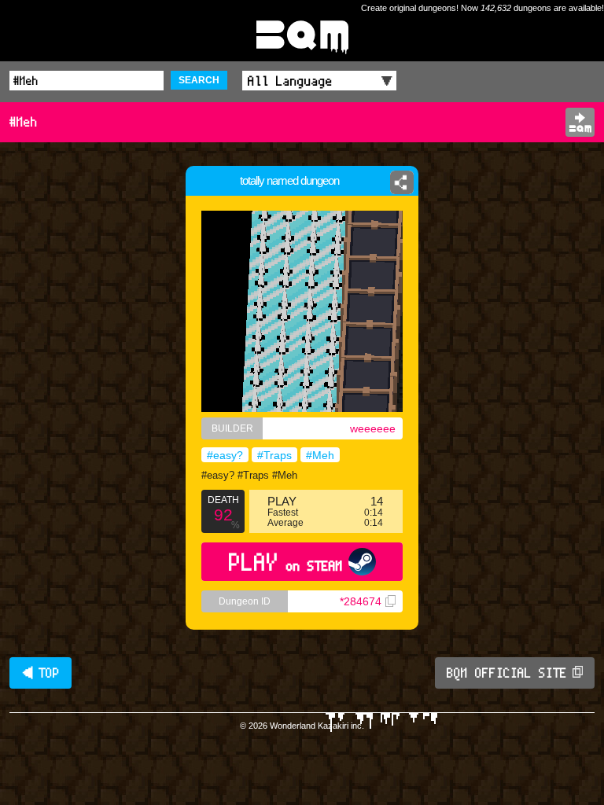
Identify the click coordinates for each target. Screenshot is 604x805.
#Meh (320, 455)
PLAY (286, 561)
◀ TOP (40, 673)
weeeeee (373, 428)
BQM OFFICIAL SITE (507, 673)
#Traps (274, 455)
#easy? (225, 455)
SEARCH (199, 80)
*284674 (360, 601)
